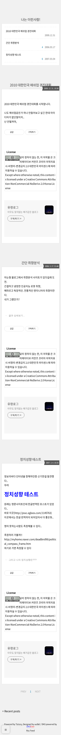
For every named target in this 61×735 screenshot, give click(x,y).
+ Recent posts (11, 711)
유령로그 (13, 207)
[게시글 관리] (21, 132)
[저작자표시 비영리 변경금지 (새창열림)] (42, 132)
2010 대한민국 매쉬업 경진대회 (21, 31)
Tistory (19, 724)
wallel (37, 724)
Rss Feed (30, 730)
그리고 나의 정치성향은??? (22, 560)
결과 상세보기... (16, 315)
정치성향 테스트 (13, 54)
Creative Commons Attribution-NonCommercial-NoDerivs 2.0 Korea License (30, 183)
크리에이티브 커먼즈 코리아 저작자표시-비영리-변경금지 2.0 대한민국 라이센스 (30, 161)
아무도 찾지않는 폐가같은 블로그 (22, 211)
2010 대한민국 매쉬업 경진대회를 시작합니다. (27, 104)
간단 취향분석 (12, 42)
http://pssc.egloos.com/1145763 (33, 513)
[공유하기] (16, 132)
